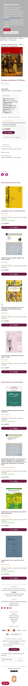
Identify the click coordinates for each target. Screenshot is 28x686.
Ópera (19, 90)
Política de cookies (14, 615)
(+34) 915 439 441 (14, 603)
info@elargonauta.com (14, 605)
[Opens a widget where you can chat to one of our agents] (5, 683)
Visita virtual (14, 621)
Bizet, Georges (4, 213)
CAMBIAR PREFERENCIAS (11, 32)
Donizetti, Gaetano (5, 414)
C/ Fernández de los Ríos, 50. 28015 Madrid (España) (14, 601)
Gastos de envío (14, 619)
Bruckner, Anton (5, 515)
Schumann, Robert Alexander (8, 467)
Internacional (12, 40)
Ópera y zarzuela (12, 90)
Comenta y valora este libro (14, 117)
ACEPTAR (7, 29)
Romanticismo (4, 40)
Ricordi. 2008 (4, 85)
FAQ (14, 622)
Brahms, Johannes (5, 564)
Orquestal (3, 90)
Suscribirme (14, 649)
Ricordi (10, 104)
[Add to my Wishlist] (3, 137)
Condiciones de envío (14, 617)
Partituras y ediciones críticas (9, 38)
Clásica (21, 38)
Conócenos (14, 614)
